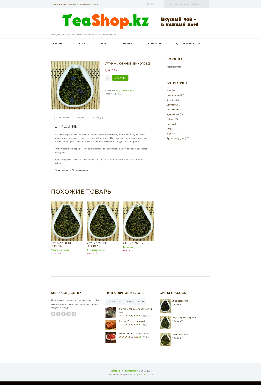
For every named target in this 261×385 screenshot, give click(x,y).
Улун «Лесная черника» (96, 244)
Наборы (170, 119)
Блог (82, 43)
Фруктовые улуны (125, 90)
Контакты (154, 43)
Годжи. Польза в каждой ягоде (135, 333)
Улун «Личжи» (133, 243)
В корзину (120, 78)
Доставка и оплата (188, 43)
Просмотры (115, 301)
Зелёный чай (173, 109)
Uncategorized (174, 95)
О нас (104, 43)
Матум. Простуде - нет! (132, 321)
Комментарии (135, 301)
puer (136, 315)
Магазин (58, 43)
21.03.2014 (124, 324)
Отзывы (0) (97, 117)
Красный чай (173, 114)
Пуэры (170, 128)
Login (153, 4)
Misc (169, 90)
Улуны (170, 133)
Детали (80, 117)
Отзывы (128, 43)
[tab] (64, 117)
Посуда (170, 124)
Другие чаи (172, 104)
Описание (64, 117)
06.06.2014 (124, 337)
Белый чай (172, 100)
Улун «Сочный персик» (61, 244)
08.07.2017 (124, 315)
